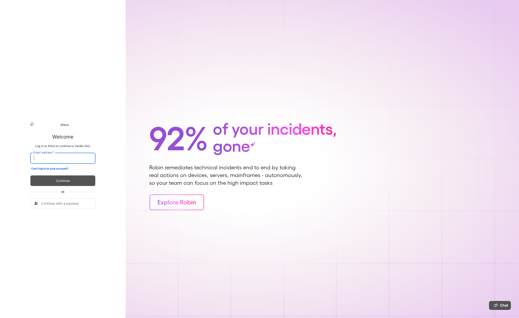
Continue (63, 181)
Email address (43, 152)
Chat (504, 305)
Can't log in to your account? (49, 168)
